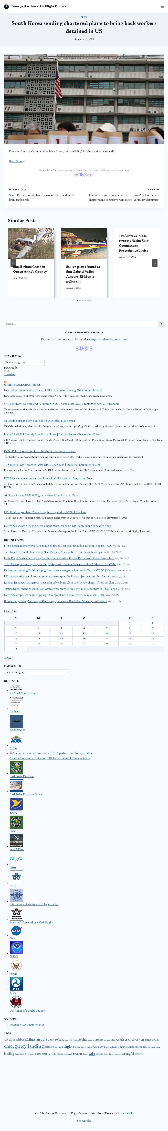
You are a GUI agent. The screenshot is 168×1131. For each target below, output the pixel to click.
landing (9, 1054)
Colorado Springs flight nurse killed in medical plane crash (39, 421)
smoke (99, 1054)
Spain (106, 1054)
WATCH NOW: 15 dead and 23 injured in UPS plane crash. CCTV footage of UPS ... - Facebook (61, 404)
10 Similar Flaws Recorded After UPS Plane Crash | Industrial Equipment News (52, 465)
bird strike (73, 1040)
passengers (42, 1054)
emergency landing (24, 1046)
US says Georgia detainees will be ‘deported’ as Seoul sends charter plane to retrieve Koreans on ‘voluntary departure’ (123, 195)
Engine (49, 1046)
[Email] (76, 175)
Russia (85, 1054)
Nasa (12, 938)
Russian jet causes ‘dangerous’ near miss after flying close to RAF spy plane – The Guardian (59, 583)
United (118, 1054)
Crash (120, 1039)
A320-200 (8, 1040)
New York (29, 1054)
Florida (76, 1047)
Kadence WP (125, 1113)
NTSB (13, 974)
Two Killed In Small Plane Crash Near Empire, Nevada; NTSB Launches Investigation (55, 552)
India (106, 1047)
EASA (13, 813)
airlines (30, 1039)
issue (158, 1047)
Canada (107, 1040)
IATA (13, 886)
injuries (124, 1047)
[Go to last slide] (13, 263)
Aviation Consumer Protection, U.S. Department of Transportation (50, 758)
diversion (138, 1039)
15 (129, 633)
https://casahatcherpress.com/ (108, 339)
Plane (60, 1054)
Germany (98, 1047)
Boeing (82, 1039)
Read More (16, 161)
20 (84, 638)
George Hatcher (87, 1047)
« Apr (7, 658)
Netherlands (19, 1054)
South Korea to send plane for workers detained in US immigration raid (41, 195)
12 (61, 633)
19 (61, 638)
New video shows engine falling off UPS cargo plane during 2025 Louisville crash (53, 390)
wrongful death (132, 1054)
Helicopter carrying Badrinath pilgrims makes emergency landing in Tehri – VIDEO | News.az (60, 570)
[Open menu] (161, 6)
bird (66, 1040)
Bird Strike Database (22, 776)
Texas (111, 1054)
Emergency (152, 1039)
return (77, 1054)
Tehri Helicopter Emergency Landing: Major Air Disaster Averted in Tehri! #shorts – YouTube (60, 564)
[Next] (155, 263)
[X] (85, 175)
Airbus (20, 1039)
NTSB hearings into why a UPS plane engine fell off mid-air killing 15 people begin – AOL (58, 546)
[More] (91, 175)
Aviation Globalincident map (27, 1025)
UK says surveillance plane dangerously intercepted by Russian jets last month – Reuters (57, 576)
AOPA (13, 748)
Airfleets (15, 711)
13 (84, 633)
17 (15, 638)
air (14, 1040)
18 (38, 638)
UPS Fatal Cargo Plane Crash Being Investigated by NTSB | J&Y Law (45, 512)
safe (92, 1054)
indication (114, 1047)
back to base (56, 1039)
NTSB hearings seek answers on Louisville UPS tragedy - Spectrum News (48, 478)
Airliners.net (17, 730)
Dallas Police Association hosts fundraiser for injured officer (40, 451)
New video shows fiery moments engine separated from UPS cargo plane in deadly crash (57, 526)
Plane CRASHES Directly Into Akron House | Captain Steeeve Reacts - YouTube (51, 434)
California (98, 1040)
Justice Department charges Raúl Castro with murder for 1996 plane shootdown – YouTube (60, 589)
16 (152, 633)
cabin (90, 1040)
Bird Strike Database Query (26, 794)
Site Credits (84, 1121)
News (84, 17)
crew (128, 1039)
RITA (13, 993)
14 (106, 633)
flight (68, 1047)
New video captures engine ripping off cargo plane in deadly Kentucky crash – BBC (54, 595)
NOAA (14, 956)
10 (15, 633)
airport (41, 1040)
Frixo (13, 867)
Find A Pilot (17, 849)
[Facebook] (81, 175)
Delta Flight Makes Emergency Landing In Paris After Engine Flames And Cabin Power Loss (59, 558)
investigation (150, 1047)
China (113, 1040)
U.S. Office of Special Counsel (27, 1011)
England (58, 1047)
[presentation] (31, 243)
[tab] (77, 300)
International (136, 1046)
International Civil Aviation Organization (34, 904)
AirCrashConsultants (22, 693)
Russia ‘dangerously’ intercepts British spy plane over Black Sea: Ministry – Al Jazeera (55, 601)
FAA (12, 831)
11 (38, 633)
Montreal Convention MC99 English (32, 922)
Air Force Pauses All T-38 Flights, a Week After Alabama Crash (41, 495)
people (52, 1054)
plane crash (68, 1054)
